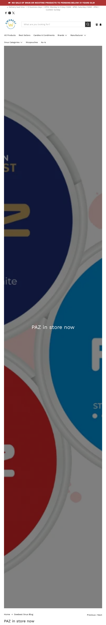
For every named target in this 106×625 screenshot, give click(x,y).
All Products (10, 35)
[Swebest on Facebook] (6, 13)
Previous (91, 615)
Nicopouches (32, 42)
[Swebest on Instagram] (9, 13)
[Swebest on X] (13, 13)
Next (99, 615)
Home (7, 614)
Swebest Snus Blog (23, 614)
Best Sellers (24, 35)
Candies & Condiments (44, 35)
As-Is (43, 42)
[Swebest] (10, 24)
